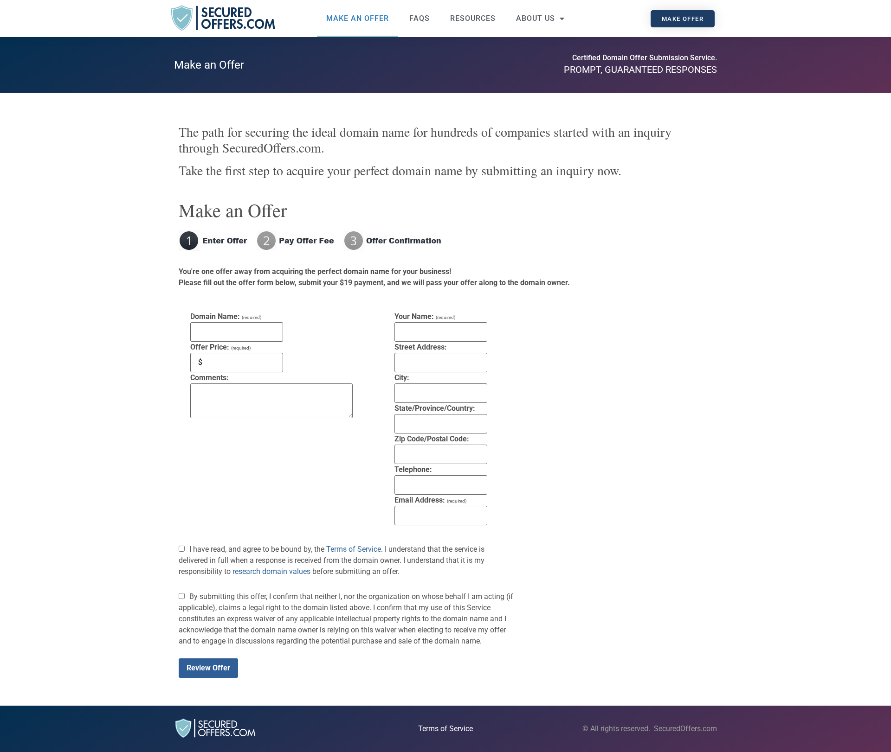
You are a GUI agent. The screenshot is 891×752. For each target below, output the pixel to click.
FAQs (419, 18)
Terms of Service (353, 549)
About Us (535, 18)
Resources (473, 18)
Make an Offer (357, 18)
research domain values (271, 571)
